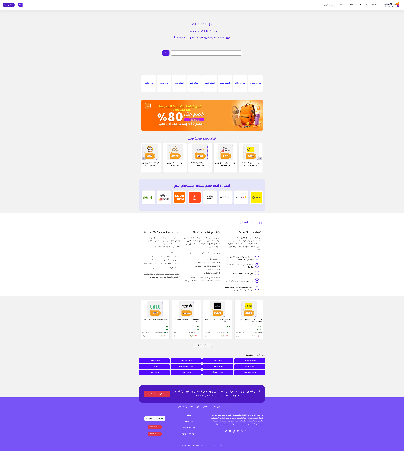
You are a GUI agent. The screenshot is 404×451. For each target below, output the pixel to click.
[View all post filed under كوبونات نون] (256, 197)
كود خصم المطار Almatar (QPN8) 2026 (200, 164)
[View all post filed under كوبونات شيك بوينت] (195, 197)
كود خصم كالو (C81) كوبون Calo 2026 (156, 319)
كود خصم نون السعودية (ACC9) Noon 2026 (251, 164)
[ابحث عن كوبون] (20, 5)
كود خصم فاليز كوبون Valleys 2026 (175, 164)
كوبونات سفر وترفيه (250, 372)
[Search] (165, 53)
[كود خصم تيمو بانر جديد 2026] (202, 115)
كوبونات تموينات (218, 366)
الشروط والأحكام (189, 428)
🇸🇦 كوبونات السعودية (222, 332)
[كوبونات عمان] (179, 83)
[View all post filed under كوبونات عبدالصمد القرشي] (226, 197)
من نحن (188, 415)
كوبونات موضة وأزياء (192, 332)
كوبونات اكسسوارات (186, 360)
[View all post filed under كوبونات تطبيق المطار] (241, 197)
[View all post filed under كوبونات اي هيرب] (148, 197)
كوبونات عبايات (186, 372)
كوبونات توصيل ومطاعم (186, 366)
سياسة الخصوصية (188, 434)
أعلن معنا (7, 5)
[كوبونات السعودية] (255, 83)
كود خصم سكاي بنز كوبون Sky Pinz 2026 (149, 164)
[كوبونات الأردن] (148, 83)
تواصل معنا (189, 421)
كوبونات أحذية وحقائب (249, 360)
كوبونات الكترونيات (154, 360)
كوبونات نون (258, 332)
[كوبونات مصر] (164, 83)
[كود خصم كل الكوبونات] (249, 309)
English (342, 4)
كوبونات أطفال (217, 360)
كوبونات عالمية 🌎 (217, 372)
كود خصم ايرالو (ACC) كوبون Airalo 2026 (225, 164)
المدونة (350, 4)
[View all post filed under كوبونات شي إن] (210, 197)
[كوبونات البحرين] (209, 83)
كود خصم (358, 4)
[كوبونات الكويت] (225, 83)
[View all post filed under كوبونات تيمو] (179, 197)
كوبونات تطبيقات (250, 366)
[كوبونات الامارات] (240, 83)
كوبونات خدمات (154, 366)
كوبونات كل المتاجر (371, 4)
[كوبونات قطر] (194, 83)
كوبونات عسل (154, 372)
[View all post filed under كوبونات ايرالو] (164, 197)
